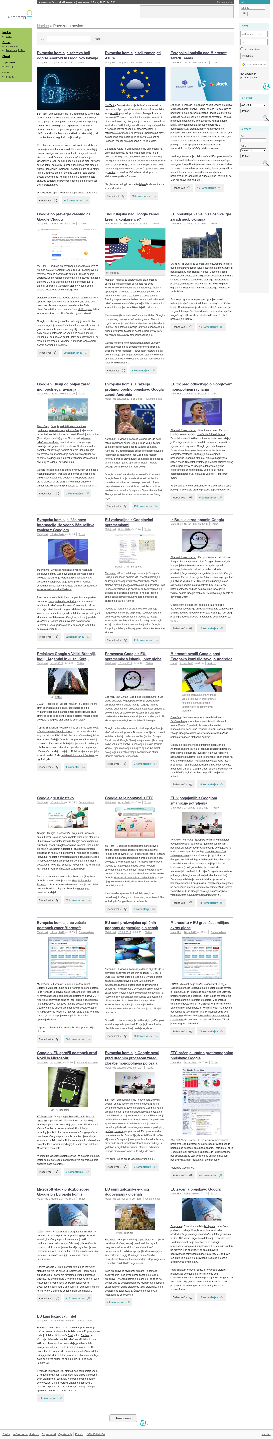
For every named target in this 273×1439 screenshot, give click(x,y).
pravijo (120, 600)
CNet (40, 1231)
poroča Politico (215, 108)
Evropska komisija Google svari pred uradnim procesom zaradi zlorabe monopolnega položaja (132, 1058)
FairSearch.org (178, 721)
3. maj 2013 (56, 663)
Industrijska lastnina (87, 1062)
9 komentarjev (74, 1172)
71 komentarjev (75, 1298)
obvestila (51, 129)
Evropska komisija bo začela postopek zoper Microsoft (61, 925)
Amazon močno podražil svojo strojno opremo (77, 2)
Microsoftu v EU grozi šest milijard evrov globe (199, 925)
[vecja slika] (68, 88)
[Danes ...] (135, 549)
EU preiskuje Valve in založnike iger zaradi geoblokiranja (200, 216)
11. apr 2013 (186, 663)
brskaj (9, 66)
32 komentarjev (75, 900)
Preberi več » (179, 326)
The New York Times (116, 696)
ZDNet (58, 697)
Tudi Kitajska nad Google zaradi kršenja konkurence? (132, 216)
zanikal (111, 172)
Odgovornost (49, 1434)
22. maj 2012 (125, 1067)
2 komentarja (141, 909)
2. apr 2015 (190, 393)
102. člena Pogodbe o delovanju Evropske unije (205, 1238)
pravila (10, 76)
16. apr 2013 (125, 663)
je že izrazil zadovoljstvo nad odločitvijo (135, 877)
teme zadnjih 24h (15, 50)
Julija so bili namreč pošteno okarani (78, 987)
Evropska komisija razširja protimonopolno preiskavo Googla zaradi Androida (134, 389)
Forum (6, 42)
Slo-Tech (42, 113)
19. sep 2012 (57, 932)
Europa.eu (110, 438)
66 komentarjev (141, 196)
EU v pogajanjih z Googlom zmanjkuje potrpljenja (193, 800)
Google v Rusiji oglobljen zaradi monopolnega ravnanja (64, 386)
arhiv (9, 36)
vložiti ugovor (85, 309)
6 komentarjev (207, 497)
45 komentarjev (143, 506)
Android (211, 663)
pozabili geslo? (248, 77)
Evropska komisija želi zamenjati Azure (133, 55)
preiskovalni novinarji (78, 755)
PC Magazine (62, 1109)
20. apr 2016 (125, 398)
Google (41, 833)
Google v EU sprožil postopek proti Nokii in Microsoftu (67, 1055)
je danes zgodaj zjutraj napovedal (73, 1231)
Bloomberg (43, 426)
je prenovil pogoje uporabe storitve (76, 265)
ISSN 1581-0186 (96, 1434)
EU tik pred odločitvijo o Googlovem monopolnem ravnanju (201, 386)
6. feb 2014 (124, 529)
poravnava (86, 577)
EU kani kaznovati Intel (56, 1316)
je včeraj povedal (114, 1131)
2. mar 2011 (124, 1198)
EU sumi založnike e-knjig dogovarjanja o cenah (127, 1191)
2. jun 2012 (56, 1062)
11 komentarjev (143, 640)
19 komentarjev (206, 188)
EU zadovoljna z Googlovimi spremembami (129, 522)
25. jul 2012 (124, 932)
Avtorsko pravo (154, 398)
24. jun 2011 (190, 1062)
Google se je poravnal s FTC (129, 798)
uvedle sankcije (154, 156)
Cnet (70, 1335)
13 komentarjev (208, 327)
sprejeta (75, 577)
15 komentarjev (208, 628)
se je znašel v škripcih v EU (205, 984)
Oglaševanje (65, 1434)
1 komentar (72, 767)
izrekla (91, 113)
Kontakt (79, 1434)
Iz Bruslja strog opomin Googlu (197, 519)
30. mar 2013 (57, 802)
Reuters (109, 279)
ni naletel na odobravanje (213, 616)
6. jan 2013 (124, 802)
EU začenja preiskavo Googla (195, 1189)
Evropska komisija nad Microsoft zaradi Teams (198, 55)
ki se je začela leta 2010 (129, 704)
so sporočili (199, 263)
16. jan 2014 (190, 523)
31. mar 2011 (57, 1198)
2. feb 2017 (190, 223)
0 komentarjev (74, 493)
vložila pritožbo (225, 729)
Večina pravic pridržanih (26, 1434)
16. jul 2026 (56, 62)
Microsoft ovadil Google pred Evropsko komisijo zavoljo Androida (201, 656)
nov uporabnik (248, 73)
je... (192, 1167)
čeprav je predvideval (197, 608)
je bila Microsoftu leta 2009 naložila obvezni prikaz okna (67, 1003)
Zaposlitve (8, 62)
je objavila (209, 1226)
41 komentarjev (208, 903)
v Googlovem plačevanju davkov (54, 731)
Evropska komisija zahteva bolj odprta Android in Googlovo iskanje (67, 55)
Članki (6, 56)
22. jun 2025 (125, 62)
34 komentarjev (208, 784)
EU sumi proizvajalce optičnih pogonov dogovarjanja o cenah (131, 925)
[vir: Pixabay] (135, 249)
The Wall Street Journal (183, 430)
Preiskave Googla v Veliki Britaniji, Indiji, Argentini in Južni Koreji (66, 656)
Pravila (6, 1434)
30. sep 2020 (131, 223)
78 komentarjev (208, 1031)
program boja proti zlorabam (64, 301)
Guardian (187, 710)
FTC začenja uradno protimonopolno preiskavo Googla (201, 1055)
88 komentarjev (75, 1039)
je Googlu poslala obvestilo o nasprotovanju (139, 450)
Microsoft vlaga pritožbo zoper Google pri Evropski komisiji (63, 1191)
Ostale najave (153, 62)
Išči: (43, 39)
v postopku (53, 442)
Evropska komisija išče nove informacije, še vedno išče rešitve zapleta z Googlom (65, 525)
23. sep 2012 (191, 807)
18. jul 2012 (190, 932)
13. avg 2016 (57, 393)
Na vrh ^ (266, 1434)
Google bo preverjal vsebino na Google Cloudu (64, 216)
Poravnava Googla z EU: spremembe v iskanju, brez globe (133, 656)
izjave (142, 184)
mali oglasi (12, 46)
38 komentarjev (73, 200)
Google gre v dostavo (55, 798)
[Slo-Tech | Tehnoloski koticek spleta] (20, 15)
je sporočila (142, 1239)
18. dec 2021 (57, 223)
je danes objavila (148, 969)
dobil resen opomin (123, 576)
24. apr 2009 (57, 1320)
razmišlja (115, 113)
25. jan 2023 (190, 62)
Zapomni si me (251, 49)
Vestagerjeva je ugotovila (62, 601)
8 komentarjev (140, 370)
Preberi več (45, 200)
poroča (211, 434)
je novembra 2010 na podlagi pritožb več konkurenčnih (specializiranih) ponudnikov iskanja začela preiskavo (132, 1103)
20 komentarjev (73, 352)
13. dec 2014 (57, 534)
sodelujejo (83, 888)
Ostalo (6, 72)
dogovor (132, 849)
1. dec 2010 (190, 1193)
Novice (6, 32)
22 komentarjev (75, 636)
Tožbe (80, 62)
